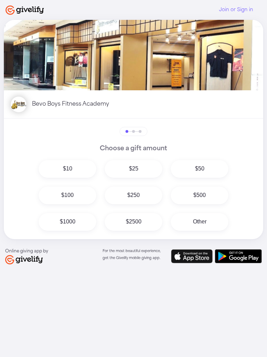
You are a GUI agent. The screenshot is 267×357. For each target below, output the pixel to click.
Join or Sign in (236, 9)
